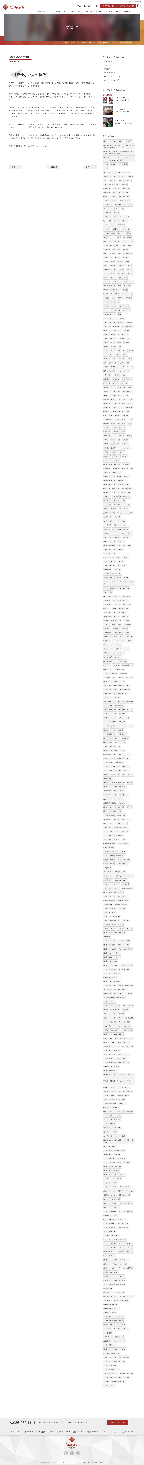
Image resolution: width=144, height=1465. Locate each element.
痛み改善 (129, 1091)
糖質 (111, 354)
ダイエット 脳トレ (109, 1001)
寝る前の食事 (123, 714)
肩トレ (105, 265)
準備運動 (120, 549)
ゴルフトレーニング (109, 273)
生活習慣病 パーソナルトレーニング (114, 1341)
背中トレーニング (108, 1324)
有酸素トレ (106, 496)
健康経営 (121, 1014)
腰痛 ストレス (107, 1038)
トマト (118, 440)
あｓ (113, 298)
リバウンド (130, 367)
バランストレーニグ (121, 823)
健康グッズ (106, 326)
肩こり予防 (115, 628)
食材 (128, 411)
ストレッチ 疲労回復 (109, 1022)
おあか (111, 363)
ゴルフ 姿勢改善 (124, 1357)
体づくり (106, 509)
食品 (112, 444)
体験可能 (115, 496)
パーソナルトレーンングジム (124, 513)
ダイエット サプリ (122, 1227)
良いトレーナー (107, 517)
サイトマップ (128, 1432)
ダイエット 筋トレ (125, 1022)
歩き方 (130, 403)
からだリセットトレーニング (111, 1006)
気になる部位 (119, 632)
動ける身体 (106, 641)
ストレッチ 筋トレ (126, 1247)
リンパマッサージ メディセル (112, 1179)
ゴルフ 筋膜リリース (109, 1357)
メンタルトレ (128, 253)
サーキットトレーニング (110, 217)
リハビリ (130, 419)
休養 (104, 375)
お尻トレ (113, 277)
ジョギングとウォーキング (111, 616)
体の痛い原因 (107, 819)
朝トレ (120, 624)
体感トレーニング (119, 819)
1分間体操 (117, 569)
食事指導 (106, 261)
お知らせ (126, 476)
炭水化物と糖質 (120, 997)
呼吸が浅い (106, 608)
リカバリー (125, 241)
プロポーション (128, 282)
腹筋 (123, 208)
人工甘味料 (115, 229)
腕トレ (120, 314)
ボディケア (106, 282)
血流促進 (121, 269)
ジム (104, 180)
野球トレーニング (127, 533)
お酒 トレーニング (125, 1054)
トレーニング (116, 188)
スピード (121, 338)
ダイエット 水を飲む (126, 965)
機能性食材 (106, 192)
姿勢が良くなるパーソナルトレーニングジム (116, 588)
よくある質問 (123, 164)
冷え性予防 (106, 665)
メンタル (124, 326)
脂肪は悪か (127, 624)
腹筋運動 (128, 233)
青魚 (126, 395)
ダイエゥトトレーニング (122, 831)
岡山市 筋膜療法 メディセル (112, 1166)
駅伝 (124, 375)
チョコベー (118, 657)
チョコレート (120, 653)
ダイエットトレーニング (110, 200)
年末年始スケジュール (117, 367)
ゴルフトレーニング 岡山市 (111, 973)
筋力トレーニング (125, 200)
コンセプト (128, 141)
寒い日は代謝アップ (126, 637)
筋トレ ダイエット (109, 1256)
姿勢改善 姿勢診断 (122, 827)
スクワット (119, 261)
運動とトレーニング (109, 612)
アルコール (106, 359)
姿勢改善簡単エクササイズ (111, 1308)
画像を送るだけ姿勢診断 (110, 637)
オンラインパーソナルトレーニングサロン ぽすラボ (118, 583)
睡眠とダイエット (124, 718)
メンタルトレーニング (117, 411)
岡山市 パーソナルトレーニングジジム (115, 787)
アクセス (106, 168)
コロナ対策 (106, 249)
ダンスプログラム (127, 379)
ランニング (121, 359)
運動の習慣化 (107, 791)
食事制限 (106, 448)
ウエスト (106, 277)
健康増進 (129, 322)
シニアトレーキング (121, 880)
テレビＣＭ (113, 338)
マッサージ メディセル (110, 1183)
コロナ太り (114, 196)
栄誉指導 (106, 533)
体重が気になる (126, 766)
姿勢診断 (106, 452)
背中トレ (121, 265)
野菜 (112, 440)
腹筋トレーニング (108, 476)
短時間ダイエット (108, 896)
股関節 (129, 436)
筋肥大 (118, 245)
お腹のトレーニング (109, 565)
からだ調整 (125, 1010)
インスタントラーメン (116, 395)
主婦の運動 (119, 835)
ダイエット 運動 (123, 1223)
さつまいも (106, 677)
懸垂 (117, 444)
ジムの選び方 (107, 525)
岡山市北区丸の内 (119, 541)
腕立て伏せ (122, 399)
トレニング (106, 229)
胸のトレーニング (128, 1006)
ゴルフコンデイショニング (125, 273)
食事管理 (109, 237)
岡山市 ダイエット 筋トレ (111, 953)
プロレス (117, 354)
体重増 (105, 395)
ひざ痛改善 (126, 464)
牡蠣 (104, 415)
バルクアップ (116, 249)
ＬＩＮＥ (106, 310)
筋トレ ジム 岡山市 (109, 1146)
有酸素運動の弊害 (108, 900)
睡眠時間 (125, 440)
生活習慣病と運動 (108, 815)
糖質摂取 (128, 298)
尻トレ (125, 350)
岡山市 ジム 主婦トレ (110, 961)
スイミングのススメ (109, 985)
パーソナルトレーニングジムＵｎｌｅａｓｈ (116, 649)
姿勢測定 (125, 557)
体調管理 (106, 444)
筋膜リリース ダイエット (111, 1207)
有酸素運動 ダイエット (125, 1252)
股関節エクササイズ (109, 334)
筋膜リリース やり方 (125, 1203)
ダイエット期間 (123, 843)
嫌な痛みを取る (120, 815)
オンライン (106, 472)
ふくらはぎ (122, 403)
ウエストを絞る (107, 592)
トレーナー (127, 504)
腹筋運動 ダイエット (126, 1373)
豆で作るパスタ (123, 795)
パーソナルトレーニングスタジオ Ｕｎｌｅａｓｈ (118, 876)
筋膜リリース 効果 (125, 1195)
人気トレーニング (108, 513)
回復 (104, 241)
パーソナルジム (107, 204)
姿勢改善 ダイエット (126, 1296)
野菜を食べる (127, 537)
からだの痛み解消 (108, 997)
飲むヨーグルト (123, 608)
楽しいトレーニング (119, 525)
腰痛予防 (124, 488)
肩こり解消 (127, 286)
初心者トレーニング (109, 484)
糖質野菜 (106, 346)
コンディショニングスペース (111, 916)
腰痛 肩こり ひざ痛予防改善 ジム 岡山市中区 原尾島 (118, 1141)
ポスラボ (125, 456)
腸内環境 (119, 342)
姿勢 (117, 184)
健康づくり (106, 488)
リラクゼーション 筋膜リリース (113, 1337)
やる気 (129, 265)
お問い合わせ (107, 176)
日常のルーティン (108, 653)
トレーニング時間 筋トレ (121, 1300)
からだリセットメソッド (125, 928)
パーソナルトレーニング (116, 141)
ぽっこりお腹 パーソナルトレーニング (115, 1219)
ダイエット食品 (119, 807)
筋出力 (105, 330)
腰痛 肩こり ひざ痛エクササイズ (113, 782)
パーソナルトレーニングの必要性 (113, 892)
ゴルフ (105, 354)
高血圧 (105, 823)
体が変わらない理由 (122, 900)
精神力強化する (107, 742)
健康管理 (120, 298)
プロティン (119, 233)
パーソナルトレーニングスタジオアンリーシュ (116, 172)
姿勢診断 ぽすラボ (109, 928)
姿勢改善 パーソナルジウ (111, 1066)
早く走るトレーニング (109, 714)
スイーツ (122, 427)
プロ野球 (126, 620)
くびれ (113, 387)
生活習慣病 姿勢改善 (109, 1312)
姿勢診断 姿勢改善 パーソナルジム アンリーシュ (118, 1082)
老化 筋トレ (107, 1300)
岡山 (104, 141)
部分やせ (129, 807)
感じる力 (106, 730)
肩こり (120, 286)
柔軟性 (130, 641)
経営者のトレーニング (109, 754)
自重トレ (113, 399)
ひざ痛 (129, 359)
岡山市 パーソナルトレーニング (113, 1034)
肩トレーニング (120, 1324)
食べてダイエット (119, 799)
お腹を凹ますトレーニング (121, 685)
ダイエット (108, 65)
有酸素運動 (121, 322)
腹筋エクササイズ (108, 371)
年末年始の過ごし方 (109, 734)
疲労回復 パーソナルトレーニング (113, 1276)
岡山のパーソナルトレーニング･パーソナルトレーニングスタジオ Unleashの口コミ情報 (118, 146)
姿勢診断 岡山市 (127, 1030)
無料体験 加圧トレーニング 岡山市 (114, 1136)
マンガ (131, 350)
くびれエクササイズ (109, 314)
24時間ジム (106, 383)
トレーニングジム (108, 233)
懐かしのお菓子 (107, 657)
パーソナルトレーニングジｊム (112, 573)
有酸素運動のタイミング (110, 977)
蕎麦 (113, 677)
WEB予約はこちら (109, 6)
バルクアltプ (107, 456)
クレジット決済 (127, 391)
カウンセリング (123, 509)
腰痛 (104, 537)
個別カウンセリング (109, 480)
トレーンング (123, 277)
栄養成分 (106, 440)
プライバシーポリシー (120, 176)
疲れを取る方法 (107, 880)
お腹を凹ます (107, 868)
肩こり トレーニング (109, 1054)
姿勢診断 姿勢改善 (121, 904)
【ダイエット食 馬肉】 (123, 860)
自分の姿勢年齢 (107, 904)
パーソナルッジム (108, 208)
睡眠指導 (106, 294)
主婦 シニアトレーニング (111, 888)
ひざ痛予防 (106, 628)
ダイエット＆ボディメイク (120, 600)
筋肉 (117, 208)
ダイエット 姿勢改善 (109, 1365)
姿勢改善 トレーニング (110, 1304)
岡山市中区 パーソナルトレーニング (114, 1349)
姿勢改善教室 (129, 1111)
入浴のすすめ (107, 799)
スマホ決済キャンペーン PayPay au (114, 1103)
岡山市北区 (106, 492)
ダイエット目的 (120, 545)
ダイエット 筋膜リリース (111, 1369)
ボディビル (123, 383)
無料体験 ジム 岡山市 (110, 1132)
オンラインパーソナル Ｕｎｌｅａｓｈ (115, 1058)
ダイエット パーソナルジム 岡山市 (114, 1150)
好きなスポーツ (123, 803)
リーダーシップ (115, 391)
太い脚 (121, 561)
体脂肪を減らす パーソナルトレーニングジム (116, 1026)
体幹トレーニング (123, 334)
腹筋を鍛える (107, 993)
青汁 (119, 350)
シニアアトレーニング (118, 432)
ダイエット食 (127, 188)
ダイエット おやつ (109, 1223)
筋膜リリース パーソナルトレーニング (115, 1264)
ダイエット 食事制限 (125, 1211)
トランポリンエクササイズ (111, 302)
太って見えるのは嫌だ (109, 908)
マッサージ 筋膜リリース (111, 1235)
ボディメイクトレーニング (111, 738)
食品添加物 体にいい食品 (111, 1030)
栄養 (128, 363)
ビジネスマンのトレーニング (111, 746)
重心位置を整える (108, 770)
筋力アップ (106, 403)
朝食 (124, 245)
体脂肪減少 (106, 298)
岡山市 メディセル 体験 (111, 1170)
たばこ (129, 819)
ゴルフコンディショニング (120, 192)
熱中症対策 (113, 265)
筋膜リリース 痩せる (109, 1203)
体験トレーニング (125, 496)
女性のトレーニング (109, 549)
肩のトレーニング (108, 577)
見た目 (113, 423)
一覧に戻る (53, 167)
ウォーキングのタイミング (125, 985)
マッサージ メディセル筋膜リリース (114, 1381)
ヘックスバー (125, 920)
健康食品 (106, 196)
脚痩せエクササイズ (109, 286)
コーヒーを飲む (107, 705)
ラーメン (130, 399)
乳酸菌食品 (125, 616)
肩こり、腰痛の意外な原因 (111, 839)
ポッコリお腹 (121, 423)
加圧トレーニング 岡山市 (111, 1010)
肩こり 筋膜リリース (109, 1231)
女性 (120, 180)
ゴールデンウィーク (125, 448)
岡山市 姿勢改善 (124, 969)
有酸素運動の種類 (125, 689)
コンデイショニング (116, 330)
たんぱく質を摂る (108, 835)
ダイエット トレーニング (111, 766)
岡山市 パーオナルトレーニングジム (114, 750)
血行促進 (126, 330)
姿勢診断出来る (107, 632)
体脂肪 (127, 632)
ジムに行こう (107, 989)
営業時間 (113, 448)
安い (130, 488)
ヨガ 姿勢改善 (107, 1333)
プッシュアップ (115, 310)
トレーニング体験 (108, 184)
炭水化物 (113, 346)
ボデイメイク (121, 521)
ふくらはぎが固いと (109, 661)
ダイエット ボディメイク (111, 884)
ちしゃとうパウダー (109, 350)
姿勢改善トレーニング (122, 758)
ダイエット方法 (124, 196)
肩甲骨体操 (115, 326)
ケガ (132, 241)
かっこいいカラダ (114, 241)
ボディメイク (112, 180)
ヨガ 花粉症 (107, 1329)
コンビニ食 (115, 379)
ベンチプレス (107, 213)
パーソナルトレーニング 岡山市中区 (114, 1099)
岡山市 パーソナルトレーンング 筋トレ (115, 1260)
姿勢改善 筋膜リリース (110, 1296)
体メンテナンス (118, 1018)
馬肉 (104, 811)
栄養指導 (106, 342)
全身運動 (106, 423)
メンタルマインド (108, 245)
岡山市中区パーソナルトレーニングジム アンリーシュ (118, 1076)
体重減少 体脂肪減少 (109, 843)
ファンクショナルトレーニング (112, 645)
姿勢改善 (107, 69)
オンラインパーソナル (109, 561)
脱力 (116, 363)
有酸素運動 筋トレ (109, 1252)
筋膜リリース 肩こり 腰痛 (111, 1199)
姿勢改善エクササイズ (109, 710)
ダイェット (116, 456)
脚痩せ (127, 261)
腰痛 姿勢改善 (120, 1284)
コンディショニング (111, 80)
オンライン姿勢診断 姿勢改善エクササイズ (116, 1062)
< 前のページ (15, 167)
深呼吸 (114, 608)
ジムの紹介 (122, 908)
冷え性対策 (115, 665)
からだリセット (109, 73)
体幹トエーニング (108, 758)
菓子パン (117, 604)
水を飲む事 (128, 993)
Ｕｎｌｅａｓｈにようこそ (111, 920)
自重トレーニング (121, 693)
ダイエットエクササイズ (110, 689)
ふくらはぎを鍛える (122, 864)
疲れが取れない (107, 604)
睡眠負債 (120, 480)
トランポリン (127, 310)
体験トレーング (116, 472)
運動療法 (106, 391)
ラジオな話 (106, 600)
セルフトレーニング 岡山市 (111, 1119)
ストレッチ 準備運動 (109, 1243)
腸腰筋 (125, 354)
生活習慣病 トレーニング (111, 1046)
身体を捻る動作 (119, 669)
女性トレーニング (117, 407)
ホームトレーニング (127, 726)
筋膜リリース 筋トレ (109, 1268)
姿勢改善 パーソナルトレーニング (113, 1292)
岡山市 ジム (129, 677)
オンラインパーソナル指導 (111, 460)
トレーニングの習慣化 (109, 722)
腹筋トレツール (118, 993)
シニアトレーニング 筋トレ (111, 1050)
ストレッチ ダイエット (110, 1247)
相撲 (113, 359)
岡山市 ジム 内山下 (109, 949)
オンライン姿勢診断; (109, 1124)
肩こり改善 (115, 468)
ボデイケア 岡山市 (109, 1095)
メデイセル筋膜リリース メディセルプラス (116, 1377)
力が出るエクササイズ (125, 710)
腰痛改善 (106, 399)
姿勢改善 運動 (107, 1288)
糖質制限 (125, 249)
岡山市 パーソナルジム (110, 1070)
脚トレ (105, 253)
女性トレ (117, 415)
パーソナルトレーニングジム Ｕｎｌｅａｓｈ (116, 596)
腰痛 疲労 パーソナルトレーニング (114, 1280)
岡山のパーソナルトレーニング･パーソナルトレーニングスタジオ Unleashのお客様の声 (118, 159)
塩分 (111, 823)
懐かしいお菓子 (118, 791)
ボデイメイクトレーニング (111, 774)
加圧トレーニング (108, 290)
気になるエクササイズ (115, 811)
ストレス (116, 213)
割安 (124, 500)
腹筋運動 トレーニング (110, 1215)
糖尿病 (130, 387)
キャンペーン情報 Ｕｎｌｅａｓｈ (113, 1091)
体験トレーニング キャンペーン (120, 1087)
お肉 (120, 346)
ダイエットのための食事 (110, 673)
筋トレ (118, 290)
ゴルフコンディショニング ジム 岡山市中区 (116, 1162)
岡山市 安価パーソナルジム (111, 981)
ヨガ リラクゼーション (121, 1329)
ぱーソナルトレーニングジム (111, 557)
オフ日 (111, 415)
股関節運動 (106, 407)
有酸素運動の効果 (127, 888)
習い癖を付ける (107, 762)
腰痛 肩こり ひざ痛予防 (125, 701)
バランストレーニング (109, 306)
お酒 (132, 294)
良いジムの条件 (126, 492)
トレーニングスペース (109, 912)
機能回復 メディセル (109, 1195)
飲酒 (112, 342)
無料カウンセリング (109, 521)
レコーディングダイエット (111, 726)
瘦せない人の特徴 (108, 860)
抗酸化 (122, 363)
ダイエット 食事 (108, 1227)
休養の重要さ (119, 762)
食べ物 (126, 577)
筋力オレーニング (108, 864)
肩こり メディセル (109, 1191)
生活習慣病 (106, 379)
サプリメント (121, 225)
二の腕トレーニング (109, 553)
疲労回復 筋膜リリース (110, 1272)
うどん (114, 403)
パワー (131, 326)
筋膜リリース (109, 62)
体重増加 (106, 411)
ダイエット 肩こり (109, 1385)
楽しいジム (106, 529)
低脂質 (125, 290)
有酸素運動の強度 (108, 693)
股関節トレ (125, 444)
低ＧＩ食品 (123, 673)
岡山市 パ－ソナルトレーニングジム (114, 932)
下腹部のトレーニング (109, 718)
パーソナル (106, 427)
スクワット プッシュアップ (111, 697)
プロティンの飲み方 (114, 537)
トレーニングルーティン (110, 318)
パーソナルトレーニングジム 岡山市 (114, 851)
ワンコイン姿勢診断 (117, 730)
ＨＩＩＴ (117, 257)
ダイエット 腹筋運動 (109, 1211)
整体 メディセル (125, 1187)
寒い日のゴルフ (122, 734)
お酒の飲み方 (125, 738)
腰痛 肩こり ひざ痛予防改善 (112, 1128)
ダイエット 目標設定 (109, 1014)
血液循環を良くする (127, 665)
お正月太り (117, 375)
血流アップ (130, 269)
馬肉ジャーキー (107, 807)
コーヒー (115, 383)
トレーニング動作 (120, 419)
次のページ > (91, 167)
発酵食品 (126, 342)
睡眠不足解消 (129, 1018)
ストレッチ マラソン (125, 1243)
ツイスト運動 (121, 387)
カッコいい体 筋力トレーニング (113, 1320)
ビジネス (106, 257)
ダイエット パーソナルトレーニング (114, 1361)
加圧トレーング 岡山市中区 (111, 1154)
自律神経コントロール (109, 269)
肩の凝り (120, 677)
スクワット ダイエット (110, 1373)
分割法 (130, 245)
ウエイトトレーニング (117, 452)
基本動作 (106, 367)
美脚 (129, 545)
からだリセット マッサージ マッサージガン (116, 941)
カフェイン (128, 407)
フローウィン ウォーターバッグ (113, 924)
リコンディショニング (122, 371)
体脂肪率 (119, 577)
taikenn (105, 1087)
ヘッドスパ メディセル (110, 1187)
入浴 (128, 338)
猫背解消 (122, 318)
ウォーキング (115, 533)
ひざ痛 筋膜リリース (109, 1345)
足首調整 (115, 427)
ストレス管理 (115, 294)
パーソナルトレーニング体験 (111, 464)
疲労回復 (117, 517)
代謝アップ (106, 188)
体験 (132, 468)
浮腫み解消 (106, 937)
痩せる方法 (127, 237)
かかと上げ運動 (122, 661)
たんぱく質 (118, 237)
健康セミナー (107, 1018)
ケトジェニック (124, 217)
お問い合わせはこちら (127, 6)
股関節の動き (107, 569)
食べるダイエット (121, 896)
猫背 (129, 423)
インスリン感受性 (108, 855)
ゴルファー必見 (107, 831)
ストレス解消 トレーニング (123, 1038)
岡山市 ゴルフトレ (127, 1046)
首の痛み (124, 628)
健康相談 (113, 509)
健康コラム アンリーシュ (111, 1107)
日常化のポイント (120, 742)
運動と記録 (122, 722)
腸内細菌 (106, 620)
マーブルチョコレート (109, 795)
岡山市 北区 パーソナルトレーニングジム (116, 1042)
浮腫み (105, 338)
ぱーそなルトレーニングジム (111, 500)
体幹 (110, 375)
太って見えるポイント (120, 989)
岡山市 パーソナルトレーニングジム (114, 681)
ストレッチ (126, 257)
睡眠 (104, 221)
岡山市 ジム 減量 (109, 945)
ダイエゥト (125, 294)
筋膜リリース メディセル (125, 1191)
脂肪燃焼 (106, 387)
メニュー (113, 164)
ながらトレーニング (127, 774)
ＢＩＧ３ (116, 221)
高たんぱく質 (125, 884)
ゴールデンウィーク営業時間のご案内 (114, 872)
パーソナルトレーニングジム (123, 204)
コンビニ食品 (107, 685)
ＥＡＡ (123, 839)
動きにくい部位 (107, 669)
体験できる (115, 492)
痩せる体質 (119, 855)
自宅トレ (124, 221)
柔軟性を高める (107, 778)
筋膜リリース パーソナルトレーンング (115, 1239)
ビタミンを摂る (122, 612)
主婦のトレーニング (125, 754)
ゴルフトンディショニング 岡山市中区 (115, 1158)
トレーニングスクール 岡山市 (112, 1116)
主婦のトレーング (108, 827)
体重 (110, 221)
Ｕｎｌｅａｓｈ (122, 565)
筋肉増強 (125, 415)
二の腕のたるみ (107, 419)
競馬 (104, 363)
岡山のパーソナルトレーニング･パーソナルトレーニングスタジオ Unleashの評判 (118, 153)
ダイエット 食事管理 (125, 1268)
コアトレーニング (124, 306)
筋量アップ (106, 432)
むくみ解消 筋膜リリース (111, 1353)
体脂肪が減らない (108, 847)
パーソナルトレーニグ (112, 76)
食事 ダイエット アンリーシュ (113, 1111)
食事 (112, 261)
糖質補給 (129, 782)
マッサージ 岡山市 (123, 1095)
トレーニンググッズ (109, 322)
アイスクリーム (107, 436)
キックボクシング (116, 620)
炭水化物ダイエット (109, 701)
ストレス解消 (107, 504)
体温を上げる (127, 604)
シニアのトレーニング (122, 770)
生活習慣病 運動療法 (109, 803)
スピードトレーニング (118, 641)
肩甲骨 (120, 253)
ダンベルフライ (126, 229)
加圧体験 (119, 476)
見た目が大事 (119, 705)
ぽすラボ (121, 436)
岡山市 (131, 176)
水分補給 (112, 253)
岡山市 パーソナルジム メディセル (114, 1175)
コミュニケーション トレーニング (113, 1316)
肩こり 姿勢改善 (108, 1284)
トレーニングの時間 (109, 624)
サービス (106, 164)
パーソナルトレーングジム (120, 529)
